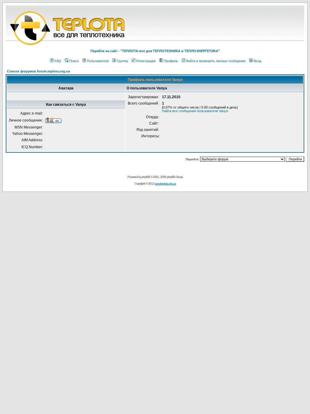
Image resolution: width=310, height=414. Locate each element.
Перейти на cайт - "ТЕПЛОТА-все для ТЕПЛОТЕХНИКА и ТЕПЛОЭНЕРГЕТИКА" (155, 51)
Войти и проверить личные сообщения (216, 61)
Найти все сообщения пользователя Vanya (195, 111)
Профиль (171, 61)
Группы (122, 61)
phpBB (146, 177)
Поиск (74, 61)
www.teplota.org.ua (165, 183)
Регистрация (146, 61)
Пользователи (98, 61)
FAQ (57, 61)
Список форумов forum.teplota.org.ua (38, 71)
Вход (257, 61)
